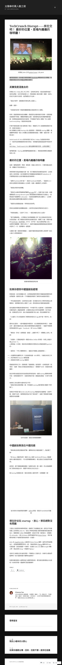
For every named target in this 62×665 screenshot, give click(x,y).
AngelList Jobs (19, 542)
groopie (31, 192)
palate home (33, 72)
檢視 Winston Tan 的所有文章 (26, 597)
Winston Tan (24, 606)
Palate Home (42, 535)
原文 (23, 80)
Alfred (31, 511)
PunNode (35, 77)
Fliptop (40, 544)
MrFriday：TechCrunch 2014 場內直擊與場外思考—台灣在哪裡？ (30, 146)
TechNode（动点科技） (18, 222)
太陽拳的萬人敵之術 (15, 6)
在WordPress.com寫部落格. (17, 661)
